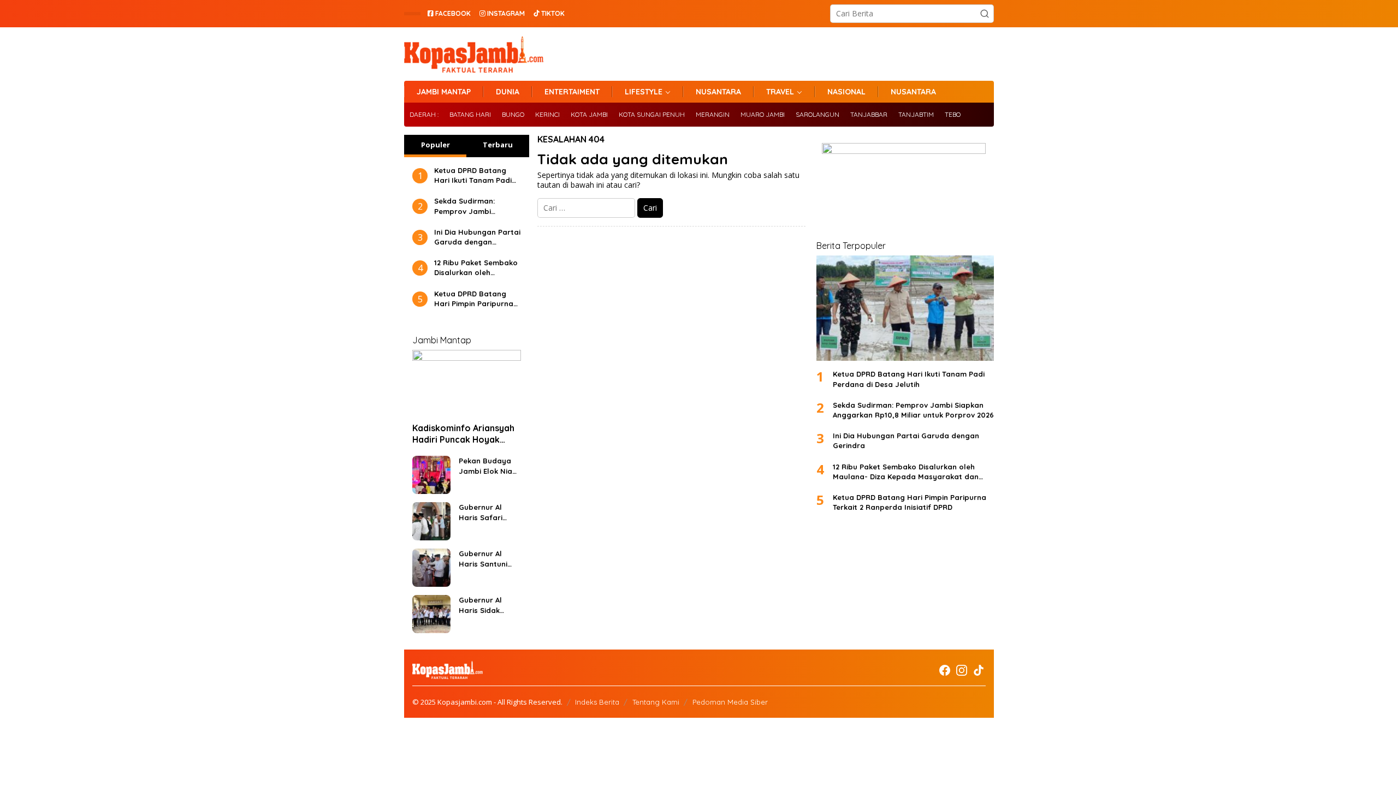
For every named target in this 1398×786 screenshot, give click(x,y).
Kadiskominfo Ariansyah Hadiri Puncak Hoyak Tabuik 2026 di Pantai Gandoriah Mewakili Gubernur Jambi (463, 433)
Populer (435, 145)
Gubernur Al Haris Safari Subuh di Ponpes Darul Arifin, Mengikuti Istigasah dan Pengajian (489, 512)
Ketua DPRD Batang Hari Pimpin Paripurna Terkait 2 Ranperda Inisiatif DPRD (473, 298)
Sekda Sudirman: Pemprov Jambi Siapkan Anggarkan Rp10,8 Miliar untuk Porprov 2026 (469, 206)
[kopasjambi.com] (473, 53)
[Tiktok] (979, 670)
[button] (984, 13)
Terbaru (498, 145)
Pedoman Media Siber (730, 702)
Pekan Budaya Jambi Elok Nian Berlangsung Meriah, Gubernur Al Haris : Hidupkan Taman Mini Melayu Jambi (488, 465)
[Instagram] (962, 670)
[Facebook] (945, 670)
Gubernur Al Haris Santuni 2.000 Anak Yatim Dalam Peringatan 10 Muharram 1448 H (486, 558)
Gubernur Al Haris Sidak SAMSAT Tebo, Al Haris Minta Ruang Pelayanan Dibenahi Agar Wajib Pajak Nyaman (488, 605)
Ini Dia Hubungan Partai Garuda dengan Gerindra (477, 237)
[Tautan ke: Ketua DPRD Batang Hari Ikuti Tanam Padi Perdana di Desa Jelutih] (905, 308)
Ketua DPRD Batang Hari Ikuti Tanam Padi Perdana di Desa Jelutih (473, 175)
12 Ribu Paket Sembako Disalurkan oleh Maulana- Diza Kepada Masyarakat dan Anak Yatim (476, 267)
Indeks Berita (597, 702)
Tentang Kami (655, 702)
